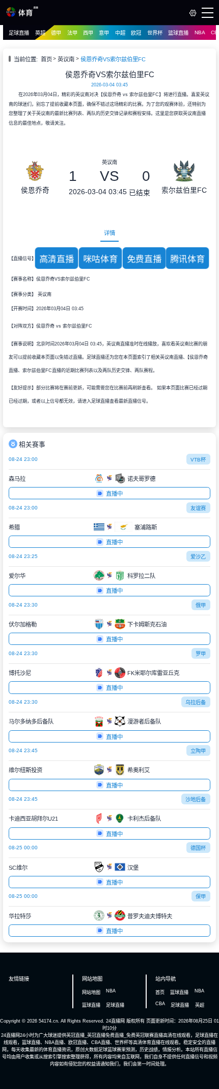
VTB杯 (198, 459)
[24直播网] (22, 15)
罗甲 (201, 654)
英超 (40, 33)
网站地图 (91, 992)
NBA (200, 32)
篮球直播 (178, 33)
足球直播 (19, 33)
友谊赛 (198, 508)
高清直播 (56, 258)
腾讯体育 (187, 258)
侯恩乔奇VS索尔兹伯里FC (113, 59)
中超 (120, 33)
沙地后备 (195, 799)
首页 (46, 59)
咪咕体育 (100, 258)
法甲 (72, 33)
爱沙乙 (198, 557)
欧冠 (136, 33)
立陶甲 (198, 751)
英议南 (66, 59)
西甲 (88, 33)
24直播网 (115, 1021)
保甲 (201, 896)
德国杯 (198, 848)
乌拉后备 (195, 702)
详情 (109, 233)
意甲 (104, 33)
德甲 (56, 33)
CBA (160, 1003)
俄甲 (201, 605)
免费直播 (144, 258)
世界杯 (154, 33)
